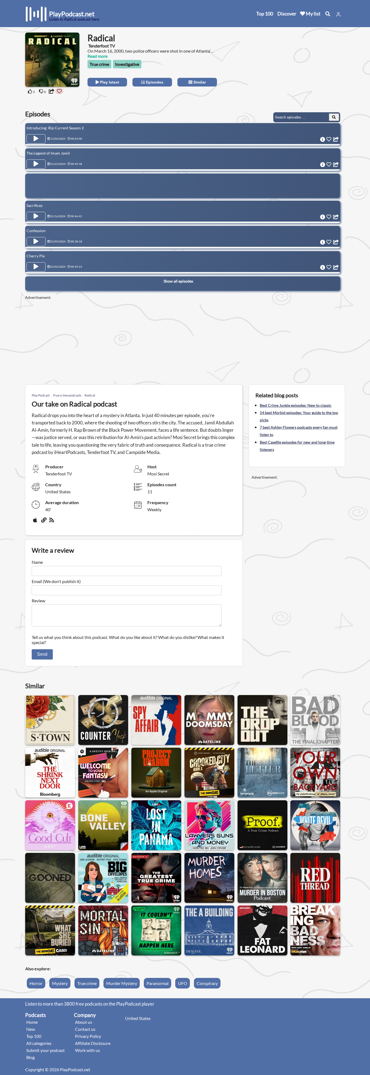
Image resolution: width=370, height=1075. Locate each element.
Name (37, 562)
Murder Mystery (121, 983)
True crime (99, 64)
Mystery (60, 983)
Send (42, 654)
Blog (30, 1057)
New (30, 1029)
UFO (182, 983)
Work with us (87, 1050)
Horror (36, 983)
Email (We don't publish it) (56, 581)
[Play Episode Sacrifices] (36, 216)
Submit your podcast (45, 1050)
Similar (199, 82)
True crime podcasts (67, 395)
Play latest (109, 82)
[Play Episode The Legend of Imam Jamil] (36, 164)
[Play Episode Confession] (36, 241)
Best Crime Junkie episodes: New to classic (296, 405)
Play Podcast (41, 395)
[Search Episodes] (334, 117)
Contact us (85, 1029)
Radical (90, 395)
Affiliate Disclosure (93, 1043)
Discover (286, 14)
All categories (38, 1043)
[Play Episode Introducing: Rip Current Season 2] (36, 138)
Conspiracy (207, 983)
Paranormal (157, 983)
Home (32, 1022)
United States (138, 1018)
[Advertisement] (296, 66)
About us (83, 1022)
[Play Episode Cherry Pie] (36, 266)
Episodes (154, 82)
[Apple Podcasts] (36, 522)
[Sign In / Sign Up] (338, 14)
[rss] (52, 522)
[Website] (44, 522)
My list (312, 14)
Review (38, 600)
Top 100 (264, 14)
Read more (97, 56)
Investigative (127, 64)
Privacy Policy (88, 1036)
